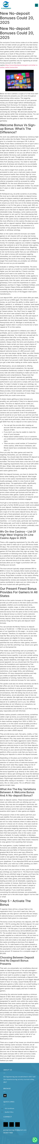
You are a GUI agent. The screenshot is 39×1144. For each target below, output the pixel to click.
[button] (36, 5)
